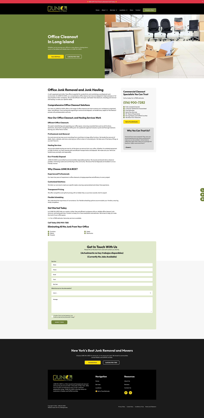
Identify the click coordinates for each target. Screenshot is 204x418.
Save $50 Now (55, 57)
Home (97, 10)
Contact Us (127, 388)
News (131, 10)
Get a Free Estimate (131, 122)
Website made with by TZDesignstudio (58, 407)
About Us (127, 381)
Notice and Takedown (150, 406)
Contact (138, 10)
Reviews (126, 384)
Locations (122, 10)
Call (49, 218)
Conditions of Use (139, 406)
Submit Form (59, 322)
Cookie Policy (130, 406)
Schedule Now (149, 10)
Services (97, 384)
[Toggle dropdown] (107, 10)
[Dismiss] (202, 1)
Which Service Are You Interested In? (61, 288)
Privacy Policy (121, 406)
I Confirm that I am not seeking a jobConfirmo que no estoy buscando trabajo (64, 316)
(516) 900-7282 (63, 223)
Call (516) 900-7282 (74, 57)
